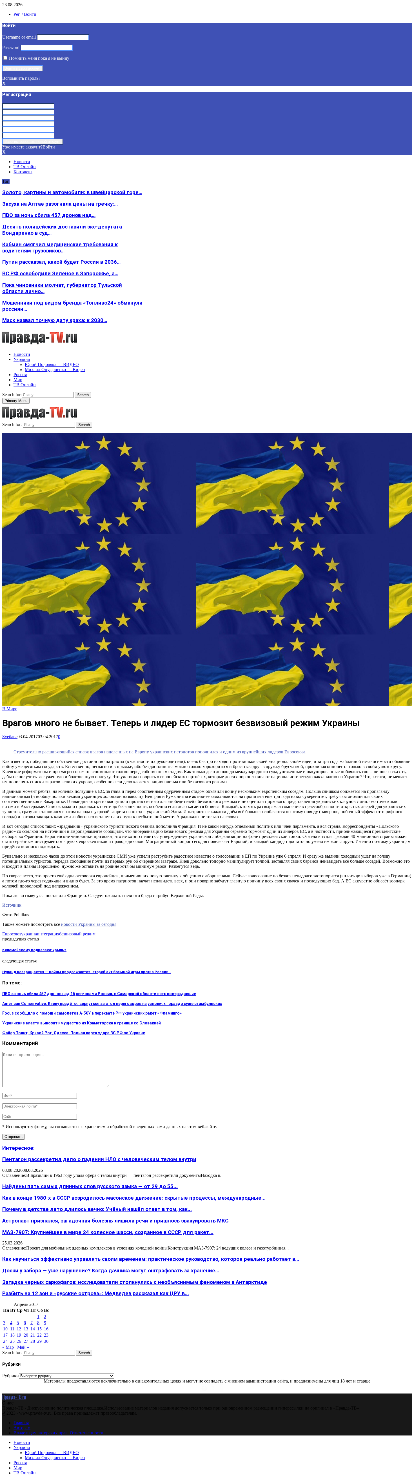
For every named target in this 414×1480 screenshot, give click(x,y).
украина (29, 933)
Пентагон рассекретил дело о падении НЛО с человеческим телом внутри (99, 1159)
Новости (22, 161)
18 (12, 1335)
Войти (49, 147)
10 (5, 1328)
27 (26, 1341)
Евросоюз (11, 933)
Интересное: (18, 1148)
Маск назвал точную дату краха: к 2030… (54, 320)
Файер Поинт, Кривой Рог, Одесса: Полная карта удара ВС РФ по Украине (73, 1033)
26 (19, 1341)
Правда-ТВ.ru (14, 1397)
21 (32, 1335)
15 (39, 1328)
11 (12, 1328)
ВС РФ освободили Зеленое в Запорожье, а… (60, 273)
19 (19, 1335)
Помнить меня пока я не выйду (38, 58)
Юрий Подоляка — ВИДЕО (52, 364)
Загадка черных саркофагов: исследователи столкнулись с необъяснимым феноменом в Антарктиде (134, 1282)
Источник (11, 905)
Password (10, 47)
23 (46, 1335)
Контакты (23, 171)
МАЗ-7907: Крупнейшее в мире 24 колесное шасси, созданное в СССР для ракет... (107, 1232)
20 (26, 1335)
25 (12, 1341)
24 (5, 1341)
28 (32, 1341)
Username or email (19, 37)
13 (26, 1328)
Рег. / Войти (25, 14)
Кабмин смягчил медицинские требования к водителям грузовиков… (60, 247)
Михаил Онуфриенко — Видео (55, 369)
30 (46, 1341)
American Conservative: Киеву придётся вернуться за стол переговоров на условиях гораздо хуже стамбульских (112, 1003)
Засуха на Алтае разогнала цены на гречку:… (60, 204)
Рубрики (10, 1375)
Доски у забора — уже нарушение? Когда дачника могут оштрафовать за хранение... (110, 1271)
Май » (23, 1347)
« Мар (8, 1347)
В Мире (9, 708)
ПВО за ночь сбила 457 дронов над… (48, 215)
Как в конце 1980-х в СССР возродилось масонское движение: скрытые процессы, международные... (134, 1198)
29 (39, 1341)
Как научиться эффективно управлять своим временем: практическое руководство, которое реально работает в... (150, 1259)
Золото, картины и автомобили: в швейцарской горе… (72, 192)
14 (32, 1328)
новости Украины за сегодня (88, 924)
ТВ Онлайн (25, 166)
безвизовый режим (77, 933)
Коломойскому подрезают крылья (34, 950)
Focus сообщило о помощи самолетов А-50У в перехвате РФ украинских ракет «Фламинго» (92, 1013)
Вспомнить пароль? (21, 78)
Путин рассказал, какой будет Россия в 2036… (61, 262)
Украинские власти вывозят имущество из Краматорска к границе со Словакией (81, 1023)
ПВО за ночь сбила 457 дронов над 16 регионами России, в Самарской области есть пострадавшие (99, 993)
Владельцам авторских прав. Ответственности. (59, 1432)
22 (39, 1335)
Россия (20, 374)
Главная (21, 1422)
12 (19, 1328)
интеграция (48, 933)
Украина (22, 359)
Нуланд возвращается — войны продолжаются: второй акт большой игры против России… (86, 972)
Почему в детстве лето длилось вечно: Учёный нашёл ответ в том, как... (97, 1209)
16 (46, 1328)
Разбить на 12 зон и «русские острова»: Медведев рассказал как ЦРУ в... (95, 1293)
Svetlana (9, 736)
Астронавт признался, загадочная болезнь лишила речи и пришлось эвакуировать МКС (115, 1221)
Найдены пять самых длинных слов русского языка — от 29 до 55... (90, 1186)
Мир (18, 379)
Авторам (22, 1427)
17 (5, 1335)
